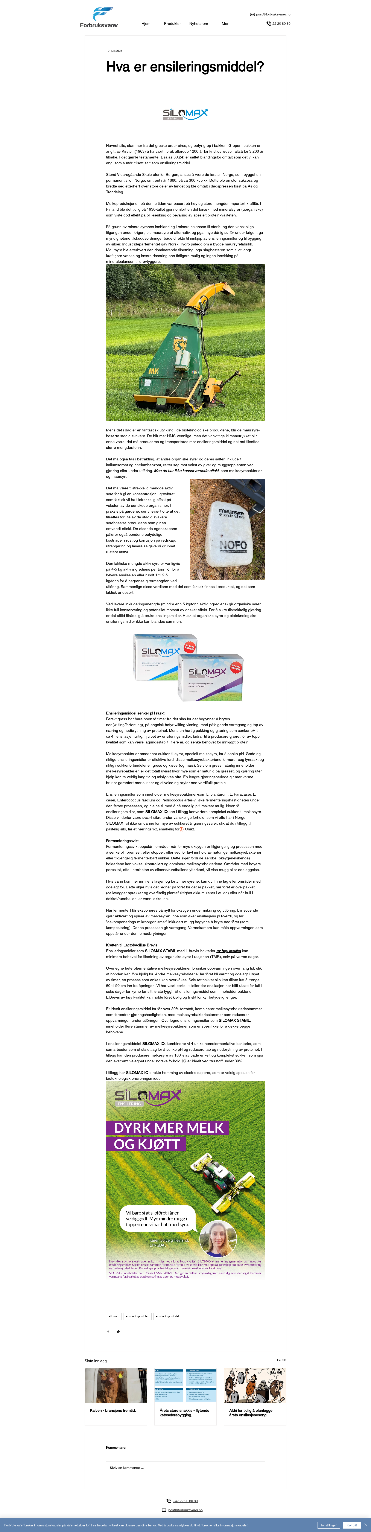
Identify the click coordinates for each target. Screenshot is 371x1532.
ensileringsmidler (137, 1316)
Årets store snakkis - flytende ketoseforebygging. (184, 1412)
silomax (114, 1316)
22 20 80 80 (281, 23)
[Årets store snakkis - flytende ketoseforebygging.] (186, 1385)
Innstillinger (329, 1525)
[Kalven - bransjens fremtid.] (116, 1385)
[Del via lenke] (119, 1331)
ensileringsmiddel (167, 1316)
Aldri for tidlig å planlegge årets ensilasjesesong (250, 1412)
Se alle (281, 1360)
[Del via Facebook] (108, 1331)
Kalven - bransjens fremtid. (113, 1410)
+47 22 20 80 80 (185, 1501)
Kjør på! (352, 1525)
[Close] (365, 1525)
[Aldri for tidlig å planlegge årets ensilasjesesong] (255, 1385)
